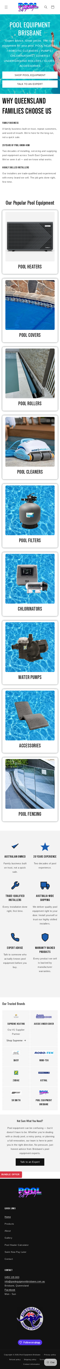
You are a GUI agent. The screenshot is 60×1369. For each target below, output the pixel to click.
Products (9, 1224)
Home (8, 1217)
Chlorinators (30, 609)
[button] (6, 7)
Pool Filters (30, 540)
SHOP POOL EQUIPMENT (30, 75)
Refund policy (15, 1359)
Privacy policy (50, 1355)
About (8, 1231)
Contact (9, 1259)
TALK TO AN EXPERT (30, 84)
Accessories (30, 746)
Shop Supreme (14, 1040)
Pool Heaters (30, 267)
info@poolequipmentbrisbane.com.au (25, 1281)
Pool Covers (30, 335)
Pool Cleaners (30, 472)
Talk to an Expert (30, 1162)
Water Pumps (30, 677)
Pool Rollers (30, 403)
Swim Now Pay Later (15, 1252)
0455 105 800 (12, 1277)
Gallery (8, 1238)
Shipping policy (30, 1359)
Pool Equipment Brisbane (29, 1355)
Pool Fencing (30, 814)
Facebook (10, 1289)
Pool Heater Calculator (17, 1245)
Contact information (31, 1364)
